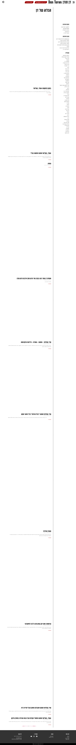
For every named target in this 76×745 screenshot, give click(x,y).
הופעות (67, 74)
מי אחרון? (67, 31)
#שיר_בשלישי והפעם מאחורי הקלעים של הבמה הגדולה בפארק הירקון (31, 718)
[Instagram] (34, 736)
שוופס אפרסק (66, 28)
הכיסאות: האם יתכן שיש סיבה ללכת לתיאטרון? (38, 624)
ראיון (68, 115)
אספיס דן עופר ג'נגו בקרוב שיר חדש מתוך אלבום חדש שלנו (34, 278)
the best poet (66, 45)
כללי (68, 94)
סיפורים (67, 106)
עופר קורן (67, 109)
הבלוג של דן (66, 73)
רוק (68, 118)
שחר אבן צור (66, 122)
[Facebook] (36, 736)
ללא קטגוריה (66, 95)
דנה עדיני (67, 70)
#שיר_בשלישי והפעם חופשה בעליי (41, 153)
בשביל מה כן (66, 33)
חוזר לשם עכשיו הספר (64, 85)
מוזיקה (67, 98)
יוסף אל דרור (66, 91)
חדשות (67, 83)
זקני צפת (67, 82)
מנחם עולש (66, 101)
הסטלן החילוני (47, 531)
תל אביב (67, 131)
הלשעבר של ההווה (65, 27)
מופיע (49, 163)
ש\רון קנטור (66, 119)
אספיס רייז (66, 61)
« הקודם (34, 726)
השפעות (67, 80)
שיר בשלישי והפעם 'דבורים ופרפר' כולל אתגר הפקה (36, 414)
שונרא (67, 121)
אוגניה (67, 42)
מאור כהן (67, 97)
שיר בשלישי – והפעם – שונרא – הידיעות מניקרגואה (36, 342)
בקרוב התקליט (66, 30)
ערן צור (67, 110)
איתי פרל (67, 58)
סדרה (68, 103)
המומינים (67, 79)
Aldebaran (66, 39)
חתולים (67, 89)
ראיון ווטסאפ (66, 116)
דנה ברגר (67, 68)
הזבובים (67, 76)
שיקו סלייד (67, 125)
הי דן (64, 49)
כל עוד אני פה (62, 47)
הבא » (23, 726)
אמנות (67, 60)
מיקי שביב (67, 100)
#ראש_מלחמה (66, 55)
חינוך (68, 88)
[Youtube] (31, 736)
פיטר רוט (67, 113)
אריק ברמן (67, 64)
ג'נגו (68, 67)
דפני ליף (67, 71)
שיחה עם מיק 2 (66, 124)
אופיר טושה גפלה (65, 57)
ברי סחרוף (67, 65)
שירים (68, 127)
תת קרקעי (67, 132)
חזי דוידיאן (67, 86)
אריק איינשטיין (66, 62)
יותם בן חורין (66, 92)
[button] (3, 2)
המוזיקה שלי (66, 77)
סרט (68, 107)
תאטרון (67, 128)
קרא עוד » (49, 94)
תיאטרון (67, 130)
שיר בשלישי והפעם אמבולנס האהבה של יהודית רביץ (36, 708)
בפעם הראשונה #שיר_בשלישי (42, 88)
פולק (68, 112)
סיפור (68, 104)
